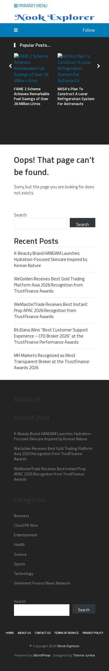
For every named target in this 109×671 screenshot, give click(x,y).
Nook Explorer (68, 646)
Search (20, 215)
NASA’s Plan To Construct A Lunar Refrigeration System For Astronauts (76, 96)
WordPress (42, 655)
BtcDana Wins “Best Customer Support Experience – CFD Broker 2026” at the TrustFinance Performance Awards (51, 336)
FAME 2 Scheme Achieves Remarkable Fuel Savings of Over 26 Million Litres (31, 96)
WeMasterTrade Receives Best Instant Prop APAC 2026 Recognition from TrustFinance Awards (50, 310)
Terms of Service (66, 633)
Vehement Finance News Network (42, 583)
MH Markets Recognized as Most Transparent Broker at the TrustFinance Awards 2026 (51, 361)
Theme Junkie (84, 655)
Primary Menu (32, 5)
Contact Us (43, 633)
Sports (19, 564)
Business (21, 516)
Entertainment (25, 535)
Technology (23, 573)
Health (19, 544)
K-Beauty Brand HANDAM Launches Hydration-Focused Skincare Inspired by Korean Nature (50, 259)
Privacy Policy (93, 633)
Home (10, 633)
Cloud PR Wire (26, 525)
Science (20, 554)
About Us (24, 633)
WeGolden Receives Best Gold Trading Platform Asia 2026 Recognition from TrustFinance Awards (49, 284)
